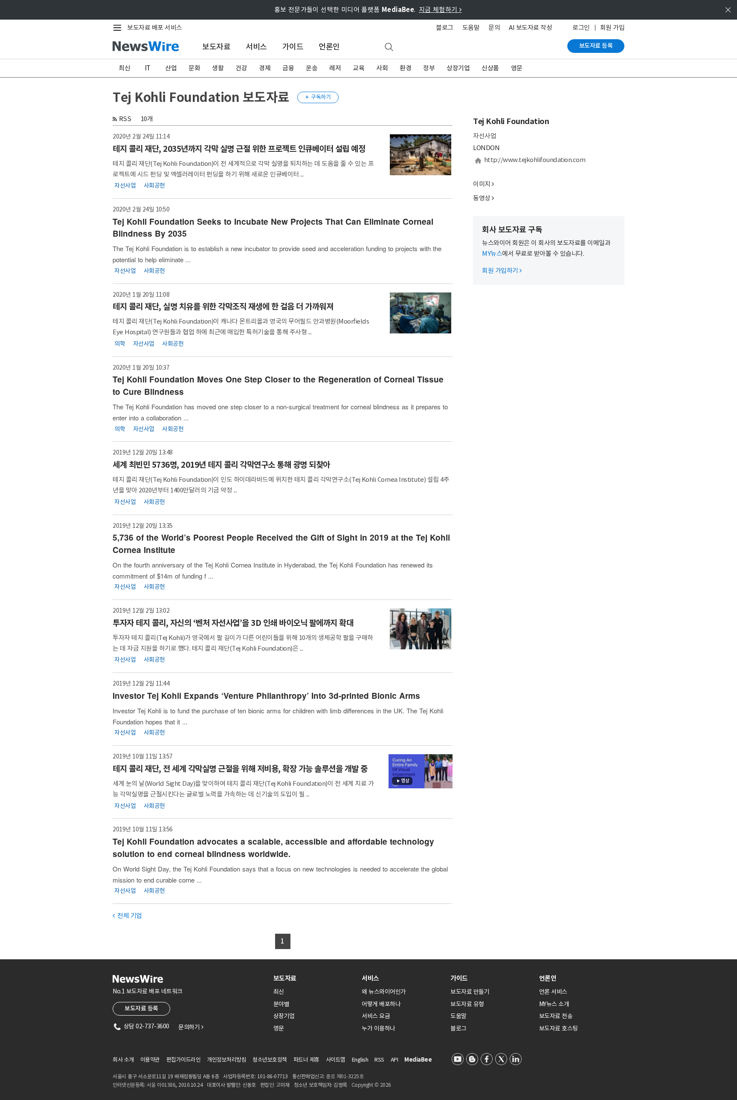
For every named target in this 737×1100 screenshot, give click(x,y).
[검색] (389, 47)
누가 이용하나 (378, 1028)
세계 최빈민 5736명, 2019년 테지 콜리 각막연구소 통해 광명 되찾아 (221, 465)
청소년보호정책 (269, 1059)
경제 (264, 68)
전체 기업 (127, 916)
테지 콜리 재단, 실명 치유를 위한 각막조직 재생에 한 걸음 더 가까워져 (223, 306)
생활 (217, 68)
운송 (311, 68)
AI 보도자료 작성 (530, 27)
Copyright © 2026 (371, 1085)
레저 (335, 68)
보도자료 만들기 (469, 992)
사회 (382, 68)
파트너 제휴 (306, 1059)
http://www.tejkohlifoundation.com (535, 160)
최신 (124, 68)
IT (148, 68)
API (394, 1059)
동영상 (481, 198)
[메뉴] (119, 28)
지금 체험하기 (440, 10)
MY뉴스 (492, 253)
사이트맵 (335, 1059)
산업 (171, 68)
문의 (494, 27)
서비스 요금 (376, 1016)
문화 (194, 68)
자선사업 (125, 185)
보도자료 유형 (467, 1004)
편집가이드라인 (183, 1059)
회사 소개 (123, 1059)
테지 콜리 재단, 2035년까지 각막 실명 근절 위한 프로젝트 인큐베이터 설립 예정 (239, 149)
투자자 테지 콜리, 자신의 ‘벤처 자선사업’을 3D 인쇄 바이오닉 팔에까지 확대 (233, 623)
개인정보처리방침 (226, 1059)
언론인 (329, 47)
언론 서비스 (553, 992)
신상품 (490, 68)
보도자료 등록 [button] (141, 1008)
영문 (516, 68)
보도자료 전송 (556, 1016)
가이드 (293, 47)
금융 (288, 68)
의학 (119, 343)
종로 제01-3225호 (344, 1076)
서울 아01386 (161, 1085)
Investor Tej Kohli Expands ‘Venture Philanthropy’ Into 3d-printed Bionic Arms (266, 695)
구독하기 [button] (318, 97)
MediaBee (418, 1059)
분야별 (281, 1004)
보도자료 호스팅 (558, 1028)
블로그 (444, 27)
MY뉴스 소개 (554, 1004)
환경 (405, 68)
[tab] (314, 978)
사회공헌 (154, 185)
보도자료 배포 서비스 (154, 27)
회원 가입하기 (502, 270)
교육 (358, 68)
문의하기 (190, 1027)
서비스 (256, 47)
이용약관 (150, 1059)
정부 (429, 68)
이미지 (481, 184)
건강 (241, 68)
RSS (125, 119)
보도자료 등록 (596, 45)
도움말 (471, 27)
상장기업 (458, 68)
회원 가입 (612, 27)
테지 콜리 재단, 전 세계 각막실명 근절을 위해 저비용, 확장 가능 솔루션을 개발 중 (240, 769)
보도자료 (216, 47)
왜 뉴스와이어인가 (384, 992)
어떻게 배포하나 (381, 1004)
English (360, 1059)
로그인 (581, 27)
